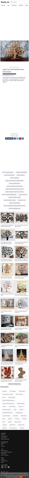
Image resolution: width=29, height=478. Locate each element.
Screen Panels (6, 415)
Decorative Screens (8, 394)
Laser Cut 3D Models (21, 172)
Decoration (22, 391)
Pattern (21, 409)
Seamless (15, 415)
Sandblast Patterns (8, 412)
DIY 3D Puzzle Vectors (8, 172)
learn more (16, 476)
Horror (4, 406)
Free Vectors (4, 437)
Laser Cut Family (14, 178)
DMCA (2, 462)
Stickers (17, 419)
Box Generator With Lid (6, 452)
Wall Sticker (21, 425)
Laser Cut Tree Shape (15, 203)
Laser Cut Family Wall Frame (9, 194)
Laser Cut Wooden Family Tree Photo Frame (14, 205)
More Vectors (13, 428)
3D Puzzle (21, 5)
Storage (24, 419)
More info (12, 75)
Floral (4, 397)
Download (10, 138)
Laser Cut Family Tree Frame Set (14, 186)
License (3, 459)
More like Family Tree (14, 384)
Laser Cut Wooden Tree (14, 208)
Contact (3, 446)
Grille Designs (20, 403)
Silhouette (23, 415)
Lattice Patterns (7, 409)
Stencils (10, 419)
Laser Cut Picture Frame (9, 200)
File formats (14, 5)
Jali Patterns (12, 406)
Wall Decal (12, 425)
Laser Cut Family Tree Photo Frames (14, 189)
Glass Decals (11, 397)
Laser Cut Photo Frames (14, 197)
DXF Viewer (3, 453)
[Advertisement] (14, 21)
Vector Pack (17, 422)
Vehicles (5, 425)
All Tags (22, 428)
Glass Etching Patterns (9, 400)
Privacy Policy (4, 460)
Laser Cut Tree (21, 200)
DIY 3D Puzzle (14, 133)
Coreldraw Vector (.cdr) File (9, 74)
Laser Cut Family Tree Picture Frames (14, 191)
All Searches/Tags (5, 439)
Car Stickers (13, 391)
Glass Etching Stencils (8, 403)
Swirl (4, 422)
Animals (5, 391)
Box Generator (4, 450)
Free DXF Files (4, 436)
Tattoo (10, 422)
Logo (15, 409)
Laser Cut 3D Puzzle (9, 175)
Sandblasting (19, 412)
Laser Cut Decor (21, 175)
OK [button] (21, 476)
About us (3, 443)
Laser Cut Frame (23, 194)
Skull (4, 419)
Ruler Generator (5, 455)
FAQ (2, 445)
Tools (8, 5)
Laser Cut (3, 5)
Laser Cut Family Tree (14, 183)
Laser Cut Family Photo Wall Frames (14, 180)
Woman (5, 428)
